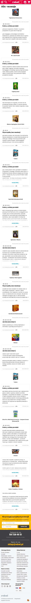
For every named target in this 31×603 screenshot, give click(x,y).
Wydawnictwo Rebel (6, 572)
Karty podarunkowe (22, 572)
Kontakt (3, 554)
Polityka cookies (21, 577)
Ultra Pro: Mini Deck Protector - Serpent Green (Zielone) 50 (15, 420)
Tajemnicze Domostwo (15, 18)
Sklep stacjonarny (21, 557)
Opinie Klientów (21, 554)
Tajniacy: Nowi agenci (15, 278)
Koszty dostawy (5, 552)
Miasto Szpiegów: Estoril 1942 (15, 124)
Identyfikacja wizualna (22, 566)
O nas (18, 552)
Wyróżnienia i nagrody (22, 556)
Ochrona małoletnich (22, 564)
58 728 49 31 (15, 534)
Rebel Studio (4, 576)
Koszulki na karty (5, 571)
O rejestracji (4, 564)
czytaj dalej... (15, 182)
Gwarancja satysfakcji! (22, 559)
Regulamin (17, 598)
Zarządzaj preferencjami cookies (28, 600)
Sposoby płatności (6, 561)
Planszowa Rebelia (6, 579)
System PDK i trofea (22, 574)
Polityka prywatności (7, 598)
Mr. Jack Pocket (15, 55)
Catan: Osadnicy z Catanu (15, 489)
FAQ (2, 566)
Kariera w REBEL (21, 581)
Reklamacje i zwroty (6, 556)
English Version (5, 577)
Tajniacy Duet (15, 91)
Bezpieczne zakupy (6, 559)
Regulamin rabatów (6, 562)
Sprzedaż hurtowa (5, 574)
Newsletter (19, 571)
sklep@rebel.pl (15, 544)
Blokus (15, 343)
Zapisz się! (24, 526)
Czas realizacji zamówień (7, 557)
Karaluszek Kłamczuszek (15, 314)
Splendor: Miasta (15, 240)
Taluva (15, 158)
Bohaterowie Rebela (22, 561)
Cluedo (15, 455)
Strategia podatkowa (22, 579)
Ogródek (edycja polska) (15, 199)
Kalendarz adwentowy (22, 562)
